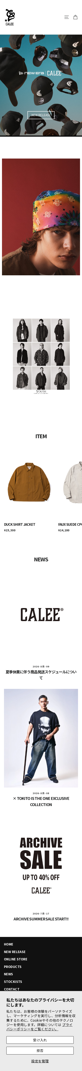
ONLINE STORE (15, 959)
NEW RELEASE (41, 115)
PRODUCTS (12, 966)
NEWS (8, 974)
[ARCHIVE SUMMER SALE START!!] (41, 861)
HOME (8, 944)
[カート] (75, 17)
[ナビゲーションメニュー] (66, 17)
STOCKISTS (13, 981)
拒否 (40, 1050)
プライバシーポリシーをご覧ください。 (39, 1026)
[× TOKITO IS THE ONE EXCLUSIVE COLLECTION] (41, 738)
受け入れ (40, 1039)
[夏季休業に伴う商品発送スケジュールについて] (41, 614)
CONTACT (12, 989)
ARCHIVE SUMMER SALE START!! (41, 918)
